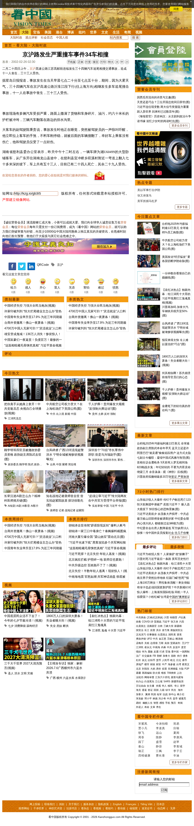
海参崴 (171, 664)
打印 (103, 61)
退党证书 (147, 808)
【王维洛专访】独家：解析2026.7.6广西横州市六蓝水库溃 (64, 668)
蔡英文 (185, 664)
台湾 (178, 664)
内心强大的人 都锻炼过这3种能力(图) (160, 523)
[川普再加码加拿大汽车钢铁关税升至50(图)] (148, 306)
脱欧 (173, 655)
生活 (116, 32)
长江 (146, 630)
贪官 (183, 647)
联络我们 (49, 804)
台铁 (160, 626)
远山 (159, 732)
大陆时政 (16, 37)
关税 (146, 643)
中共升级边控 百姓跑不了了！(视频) (93, 565)
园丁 (141, 741)
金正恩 (162, 638)
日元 (178, 660)
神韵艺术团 (55, 808)
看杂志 (85, 808)
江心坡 (159, 681)
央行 (179, 655)
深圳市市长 (110, 459)
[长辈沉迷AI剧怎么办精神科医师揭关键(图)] (23, 472)
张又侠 (174, 621)
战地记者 (70, 510)
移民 (170, 685)
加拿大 (166, 655)
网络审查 (149, 677)
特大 (110, 61)
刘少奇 (162, 698)
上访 (179, 672)
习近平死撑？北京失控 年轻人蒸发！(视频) (97, 553)
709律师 (171, 672)
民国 (153, 694)
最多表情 (177, 547)
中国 (73, 413)
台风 (52, 464)
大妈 (152, 668)
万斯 (161, 643)
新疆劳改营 (177, 681)
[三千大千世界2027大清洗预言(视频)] (23, 639)
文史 (104, 32)
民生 (174, 690)
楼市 (146, 664)
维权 (163, 672)
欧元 (172, 660)
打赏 (88, 61)
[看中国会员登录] (163, 50)
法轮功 (139, 677)
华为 (144, 651)
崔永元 (148, 647)
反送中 (176, 647)
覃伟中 (121, 459)
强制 (113, 413)
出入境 (60, 413)
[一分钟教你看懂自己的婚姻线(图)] (148, 273)
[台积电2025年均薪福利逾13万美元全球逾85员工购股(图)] (148, 223)
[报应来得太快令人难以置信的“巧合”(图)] (148, 340)
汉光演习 (141, 634)
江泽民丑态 (14, 418)
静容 (159, 746)
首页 (13, 32)
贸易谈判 (175, 643)
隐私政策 (103, 804)
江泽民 (96, 630)
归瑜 (176, 728)
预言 (174, 702)
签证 (150, 690)
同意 (176, 8)
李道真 (160, 728)
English (117, 804)
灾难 (30, 673)
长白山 (139, 681)
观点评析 (31, 37)
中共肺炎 (141, 617)
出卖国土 (141, 626)
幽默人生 (148, 702)
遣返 (144, 690)
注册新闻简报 (148, 772)
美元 (144, 660)
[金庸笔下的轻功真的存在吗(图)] (148, 406)
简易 (176, 723)
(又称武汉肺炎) (155, 617)
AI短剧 (12, 505)
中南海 (156, 647)
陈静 (159, 737)
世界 (93, 32)
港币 (184, 660)
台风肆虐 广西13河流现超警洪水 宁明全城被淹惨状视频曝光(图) (175, 328)
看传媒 (121, 808)
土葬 (100, 413)
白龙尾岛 (149, 681)
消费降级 (20, 625)
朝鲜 (159, 655)
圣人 (11, 673)
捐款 (61, 804)
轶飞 (141, 732)
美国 (48, 32)
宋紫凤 (142, 723)
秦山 (141, 746)
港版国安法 (176, 630)
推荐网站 (24, 808)
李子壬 (177, 751)
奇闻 (127, 32)
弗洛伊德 (141, 638)
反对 (107, 413)
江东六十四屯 (162, 677)
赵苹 (176, 741)
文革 (152, 707)
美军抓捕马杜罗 (147, 201)
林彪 (155, 698)
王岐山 (170, 638)
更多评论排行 (180, 601)
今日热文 (12, 373)
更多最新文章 (180, 481)
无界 (172, 808)
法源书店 (71, 808)
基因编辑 (147, 672)
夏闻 (176, 732)
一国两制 (184, 651)
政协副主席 (40, 464)
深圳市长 (97, 459)
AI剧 (18, 505)
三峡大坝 (168, 626)
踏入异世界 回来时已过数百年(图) (158, 111)
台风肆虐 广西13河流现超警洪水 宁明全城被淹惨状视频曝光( (65, 454)
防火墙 (156, 672)
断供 (66, 625)
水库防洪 (80, 677)
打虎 (162, 651)
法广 (138, 655)
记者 (61, 510)
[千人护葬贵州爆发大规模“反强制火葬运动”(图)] (107, 380)
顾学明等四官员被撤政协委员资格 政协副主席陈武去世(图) (22, 454)
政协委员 (13, 464)
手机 (167, 702)
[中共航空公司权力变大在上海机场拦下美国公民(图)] (65, 380)
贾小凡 (142, 728)
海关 (138, 690)
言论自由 (141, 685)
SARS (166, 681)
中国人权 (62, 37)
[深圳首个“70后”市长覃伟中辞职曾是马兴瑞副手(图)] (107, 426)
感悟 (161, 702)
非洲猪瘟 (173, 668)
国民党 (172, 634)
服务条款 (88, 804)
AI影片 (34, 505)
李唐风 (177, 737)
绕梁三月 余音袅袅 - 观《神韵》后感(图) (162, 471)
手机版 (72, 61)
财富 (158, 664)
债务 (185, 655)
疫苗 (152, 630)
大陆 (25, 32)
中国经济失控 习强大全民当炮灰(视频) (30, 305)
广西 (53, 677)
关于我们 (74, 804)
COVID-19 (147, 621)
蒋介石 (181, 694)
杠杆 (138, 660)
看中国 (33, 17)
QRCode (43, 264)
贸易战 (157, 621)
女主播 (151, 685)
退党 (179, 634)
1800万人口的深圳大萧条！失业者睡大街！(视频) (176, 361)
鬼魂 (104, 630)
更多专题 (182, 206)
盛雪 (159, 741)
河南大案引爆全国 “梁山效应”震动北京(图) (97, 536)
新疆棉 (178, 626)
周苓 (141, 737)
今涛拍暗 (162, 723)
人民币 (165, 660)
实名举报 (97, 505)
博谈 (70, 32)
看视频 (97, 808)
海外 (181, 690)
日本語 (160, 804)
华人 (164, 685)
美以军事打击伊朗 (148, 190)
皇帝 (175, 698)
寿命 (146, 707)
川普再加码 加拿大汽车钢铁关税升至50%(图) (175, 311)
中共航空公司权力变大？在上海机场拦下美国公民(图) (176, 244)
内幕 (163, 647)
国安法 (139, 630)
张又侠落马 (144, 195)
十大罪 (112, 630)
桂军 (159, 694)
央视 (158, 685)
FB (154, 655)
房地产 (139, 664)
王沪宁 (185, 643)
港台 (59, 32)
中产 (164, 664)
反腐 (156, 651)
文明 (24, 673)
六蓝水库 (68, 677)
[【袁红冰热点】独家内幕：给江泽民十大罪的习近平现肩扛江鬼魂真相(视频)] (107, 592)
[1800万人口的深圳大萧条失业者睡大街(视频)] (65, 592)
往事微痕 (152, 634)
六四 (181, 621)
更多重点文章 (180, 422)
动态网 (161, 808)
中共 (52, 413)
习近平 (113, 505)
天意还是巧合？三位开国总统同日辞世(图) (163, 102)
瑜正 (141, 751)
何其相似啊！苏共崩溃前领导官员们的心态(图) (176, 377)
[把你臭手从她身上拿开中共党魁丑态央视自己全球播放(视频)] (23, 380)
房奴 (59, 625)
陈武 (30, 464)
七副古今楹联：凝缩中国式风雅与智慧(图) (163, 457)
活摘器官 (152, 626)
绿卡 (167, 690)
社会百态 (47, 37)
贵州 (94, 413)
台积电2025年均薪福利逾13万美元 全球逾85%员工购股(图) (175, 228)
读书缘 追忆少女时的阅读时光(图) (158, 121)
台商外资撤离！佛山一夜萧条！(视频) (29, 322)
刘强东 (145, 668)
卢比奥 (182, 617)
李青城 (177, 746)
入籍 (162, 690)
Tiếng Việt (146, 804)
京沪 (33, 68)
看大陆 (22, 45)
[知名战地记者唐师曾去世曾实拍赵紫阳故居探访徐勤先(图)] (65, 472)
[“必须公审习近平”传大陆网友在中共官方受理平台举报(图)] (107, 472)
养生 (158, 707)
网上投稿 (35, 804)
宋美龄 (139, 698)
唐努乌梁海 (177, 677)
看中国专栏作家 (150, 717)
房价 (158, 668)
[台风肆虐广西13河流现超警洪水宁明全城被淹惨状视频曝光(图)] (65, 426)
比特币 (151, 660)
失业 (53, 625)
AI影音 (26, 505)
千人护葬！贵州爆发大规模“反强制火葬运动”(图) (176, 394)
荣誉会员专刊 (148, 89)
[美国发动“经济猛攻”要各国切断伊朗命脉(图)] (148, 256)
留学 (182, 685)
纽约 (82, 32)
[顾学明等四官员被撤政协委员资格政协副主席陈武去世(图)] (23, 426)
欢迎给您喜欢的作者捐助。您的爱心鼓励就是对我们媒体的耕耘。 (46, 175)
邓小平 (148, 698)
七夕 (11, 625)
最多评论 (149, 547)
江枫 (159, 751)
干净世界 (38, 808)
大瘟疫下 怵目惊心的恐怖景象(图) (158, 509)
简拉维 (72, 464)
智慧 (155, 702)
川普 (166, 617)
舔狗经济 (32, 625)
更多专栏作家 (180, 762)
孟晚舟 (139, 643)
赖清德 (179, 638)
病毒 (138, 621)
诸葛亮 (182, 698)
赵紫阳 (80, 510)
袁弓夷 (165, 630)
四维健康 (144, 755)
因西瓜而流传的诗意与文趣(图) (156, 97)
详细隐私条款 (38, 8)
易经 (139, 702)
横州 (59, 677)
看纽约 (109, 808)
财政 (152, 664)
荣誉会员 (23, 227)
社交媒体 (147, 655)
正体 (80, 61)
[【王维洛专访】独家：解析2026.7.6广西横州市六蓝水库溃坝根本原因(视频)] (65, 639)
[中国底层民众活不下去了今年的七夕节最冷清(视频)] (23, 592)
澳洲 (147, 694)
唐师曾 (54, 510)
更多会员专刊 (180, 125)
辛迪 (176, 755)
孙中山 (172, 694)
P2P (187, 668)
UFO (149, 638)
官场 (36, 32)
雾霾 (138, 672)
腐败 (150, 651)
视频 (138, 32)
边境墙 (154, 643)
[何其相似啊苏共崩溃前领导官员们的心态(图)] (148, 373)
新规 (67, 413)
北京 (138, 668)
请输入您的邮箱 (164, 779)
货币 (158, 660)
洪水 (17, 673)
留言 (95, 61)
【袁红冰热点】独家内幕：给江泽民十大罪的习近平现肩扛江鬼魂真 (106, 620)
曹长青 (160, 755)
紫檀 (64, 464)
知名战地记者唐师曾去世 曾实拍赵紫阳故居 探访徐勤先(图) (64, 500)
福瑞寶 (134, 808)
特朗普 (173, 617)
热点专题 (145, 183)
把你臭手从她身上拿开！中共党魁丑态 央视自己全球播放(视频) (22, 408)
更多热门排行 (180, 537)
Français (131, 804)
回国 (156, 690)
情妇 (138, 651)
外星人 (139, 707)
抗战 (165, 694)
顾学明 (23, 464)
